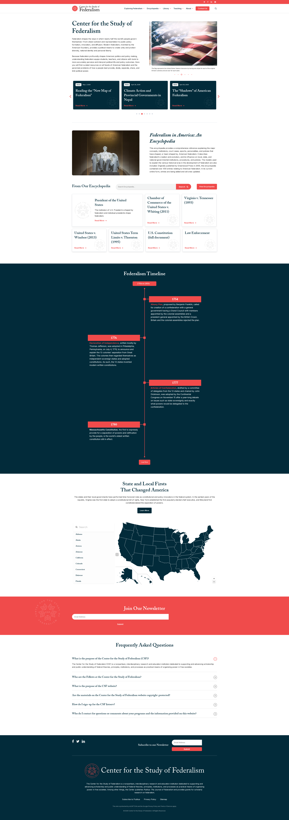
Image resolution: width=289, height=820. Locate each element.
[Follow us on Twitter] (77, 748)
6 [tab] (150, 127)
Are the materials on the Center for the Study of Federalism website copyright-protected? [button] (121, 709)
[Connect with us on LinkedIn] (83, 748)
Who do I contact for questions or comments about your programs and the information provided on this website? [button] (134, 727)
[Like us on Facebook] (73, 748)
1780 (114, 438)
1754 (175, 312)
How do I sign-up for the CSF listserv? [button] (93, 718)
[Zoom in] (214, 592)
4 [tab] (144, 127)
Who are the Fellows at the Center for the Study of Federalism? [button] (106, 691)
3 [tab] (142, 127)
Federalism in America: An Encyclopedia (176, 152)
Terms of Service (166, 813)
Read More (80, 119)
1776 (114, 351)
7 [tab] (152, 127)
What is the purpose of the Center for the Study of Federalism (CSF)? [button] (110, 672)
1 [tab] (137, 127)
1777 (175, 396)
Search (182, 200)
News (78, 98)
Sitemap (163, 806)
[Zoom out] (214, 595)
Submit (120, 638)
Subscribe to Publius (131, 806)
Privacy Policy (150, 806)
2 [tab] (139, 127)
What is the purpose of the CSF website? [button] (94, 700)
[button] (207, 200)
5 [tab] (147, 127)
